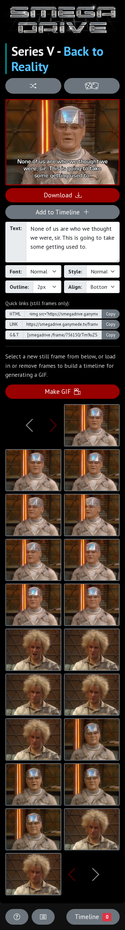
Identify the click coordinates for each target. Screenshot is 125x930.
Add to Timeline (59, 212)
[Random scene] (33, 86)
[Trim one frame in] (53, 425)
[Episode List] (43, 917)
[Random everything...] (92, 86)
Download (59, 195)
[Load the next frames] (95, 874)
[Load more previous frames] (29, 425)
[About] (16, 917)
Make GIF (59, 391)
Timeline (91, 916)
